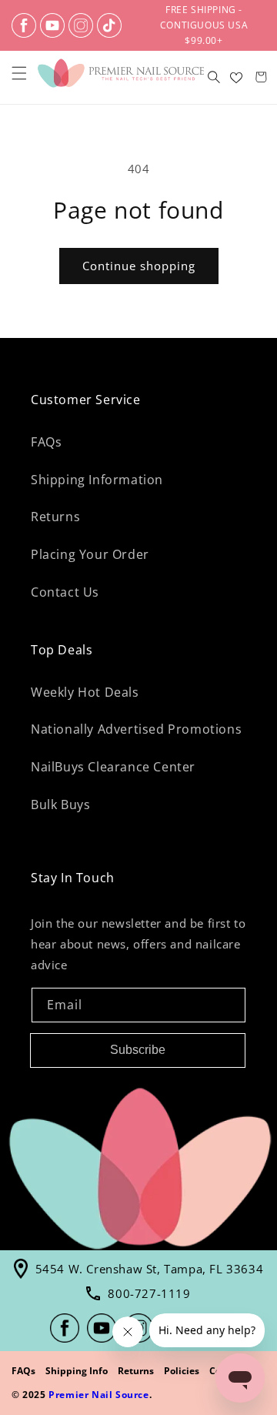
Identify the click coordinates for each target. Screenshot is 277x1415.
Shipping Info (76, 1370)
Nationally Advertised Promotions (136, 729)
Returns (55, 516)
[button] (19, 73)
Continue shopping (138, 265)
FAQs (46, 441)
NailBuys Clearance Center (113, 766)
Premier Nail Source (98, 1394)
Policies (181, 1370)
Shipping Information (97, 479)
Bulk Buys (60, 804)
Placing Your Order (90, 554)
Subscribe (137, 1049)
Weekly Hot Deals (85, 692)
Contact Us (65, 592)
